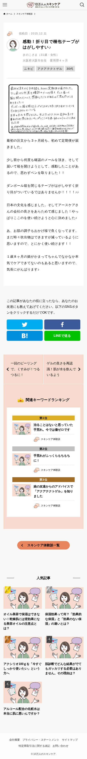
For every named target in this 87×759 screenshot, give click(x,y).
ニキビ (28, 68)
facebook (62, 324)
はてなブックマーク (25, 336)
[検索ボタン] (82, 5)
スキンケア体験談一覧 (43, 545)
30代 (70, 68)
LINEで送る (62, 335)
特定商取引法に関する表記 (34, 745)
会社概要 (14, 739)
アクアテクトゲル (49, 68)
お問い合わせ (60, 745)
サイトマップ (70, 739)
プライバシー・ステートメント (40, 739)
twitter (25, 324)
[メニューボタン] (5, 5)
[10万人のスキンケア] (43, 5)
